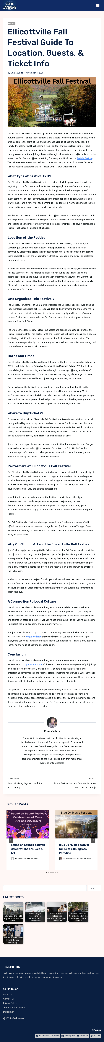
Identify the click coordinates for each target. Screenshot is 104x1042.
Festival (11, 24)
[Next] (93, 840)
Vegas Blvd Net (33, 636)
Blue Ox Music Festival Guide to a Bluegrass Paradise (74, 849)
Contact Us (8, 998)
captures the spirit (33, 664)
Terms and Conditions (14, 1007)
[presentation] (27, 824)
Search (94, 888)
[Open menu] (98, 5)
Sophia (20, 859)
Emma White (71, 859)
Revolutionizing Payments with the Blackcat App (25, 783)
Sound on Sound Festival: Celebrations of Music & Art (28, 849)
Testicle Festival (84, 158)
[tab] (46, 872)
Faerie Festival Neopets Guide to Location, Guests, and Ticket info (75, 783)
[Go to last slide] (11, 840)
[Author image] (12, 858)
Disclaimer (8, 1012)
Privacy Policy (10, 1003)
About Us (7, 994)
